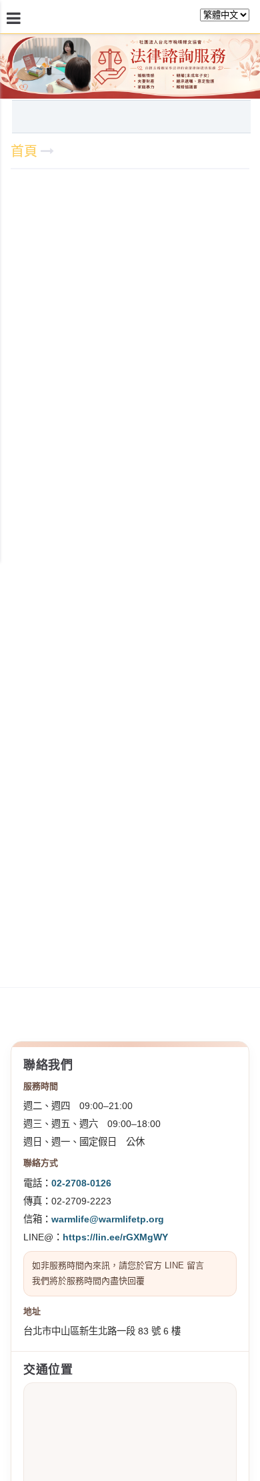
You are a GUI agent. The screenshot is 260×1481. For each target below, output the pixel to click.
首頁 (24, 151)
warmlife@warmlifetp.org (107, 1219)
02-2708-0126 (81, 1183)
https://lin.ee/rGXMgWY (115, 1237)
